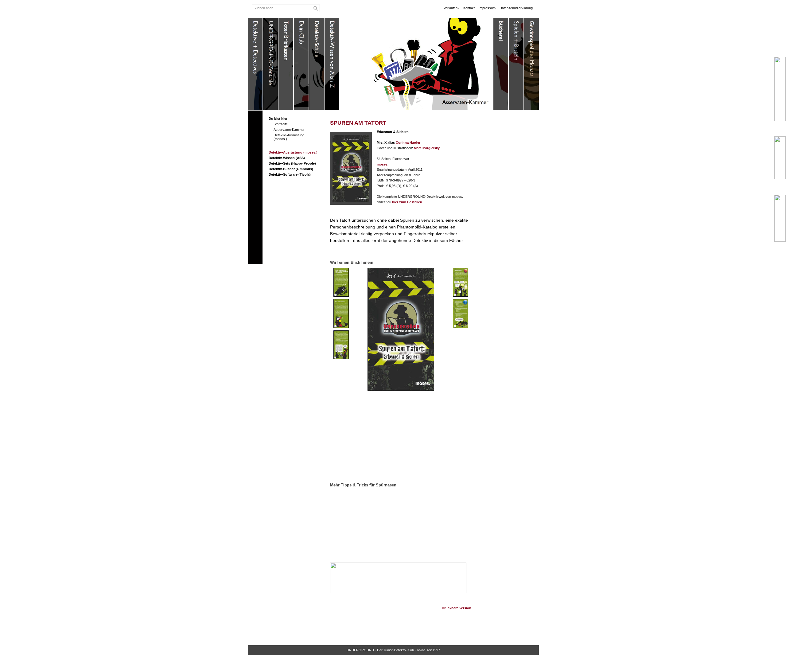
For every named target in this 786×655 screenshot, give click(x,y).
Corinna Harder (408, 142)
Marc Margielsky (427, 148)
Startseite (281, 124)
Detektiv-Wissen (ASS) (287, 158)
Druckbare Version (456, 608)
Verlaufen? (451, 8)
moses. (382, 164)
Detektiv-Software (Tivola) (290, 174)
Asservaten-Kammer (289, 129)
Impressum (487, 8)
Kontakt (469, 8)
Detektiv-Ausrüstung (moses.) (293, 152)
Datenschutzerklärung (516, 8)
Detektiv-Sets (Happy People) (292, 163)
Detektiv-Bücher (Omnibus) (291, 169)
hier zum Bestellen (407, 202)
